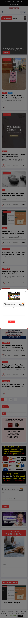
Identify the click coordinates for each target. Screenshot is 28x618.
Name (14, 307)
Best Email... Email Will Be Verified (14, 314)
